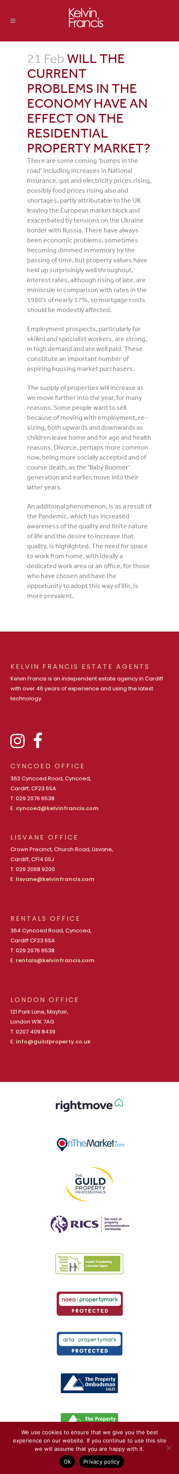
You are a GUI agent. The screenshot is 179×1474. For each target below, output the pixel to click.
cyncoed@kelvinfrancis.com (57, 808)
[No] (168, 1448)
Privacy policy (101, 1461)
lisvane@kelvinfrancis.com (55, 879)
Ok (67, 1461)
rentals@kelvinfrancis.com (55, 960)
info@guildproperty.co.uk (53, 1042)
